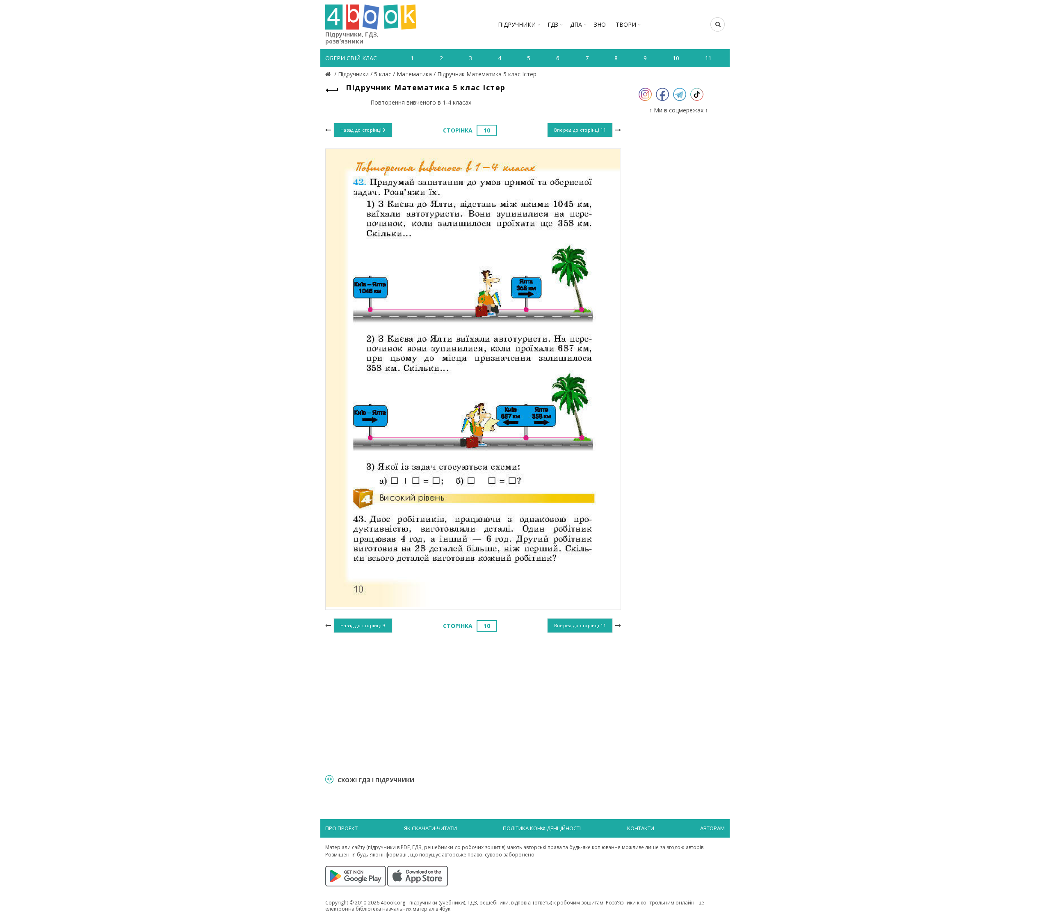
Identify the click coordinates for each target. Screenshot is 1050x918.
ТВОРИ (626, 24)
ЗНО (600, 24)
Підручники (517, 24)
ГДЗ (553, 24)
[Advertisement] (473, 702)
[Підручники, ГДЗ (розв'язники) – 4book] (329, 74)
